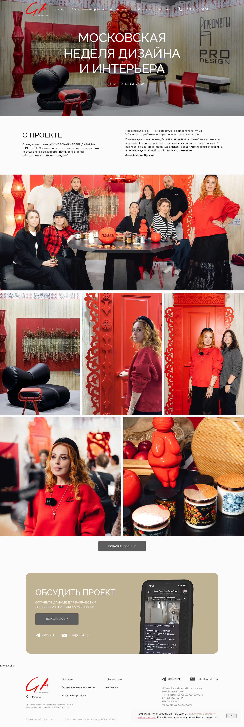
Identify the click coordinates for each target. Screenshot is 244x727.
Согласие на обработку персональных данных (89, 719)
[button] (57, 619)
